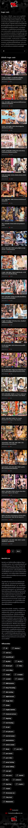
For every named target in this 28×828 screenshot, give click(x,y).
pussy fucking (10, 762)
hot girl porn (9, 731)
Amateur (17, 648)
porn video (9, 758)
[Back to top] (25, 825)
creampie (20, 674)
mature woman (10, 745)
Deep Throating (10, 688)
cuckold (8, 679)
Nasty (7, 749)
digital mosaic (10, 696)
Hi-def (8, 727)
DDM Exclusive (10, 683)
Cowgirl (8, 674)
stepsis (8, 788)
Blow (20, 666)
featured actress (11, 714)
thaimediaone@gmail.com (15, 813)
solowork (18, 780)
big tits (20, 661)
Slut (7, 780)
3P (6, 648)
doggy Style (9, 701)
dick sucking (9, 692)
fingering (8, 718)
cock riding (9, 670)
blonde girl (9, 666)
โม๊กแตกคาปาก (9, 802)
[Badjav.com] (14, 4)
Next (18, 551)
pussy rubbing (10, 766)
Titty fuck (9, 797)
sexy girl (8, 771)
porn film (19, 749)
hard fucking (9, 723)
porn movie (9, 753)
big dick (8, 661)
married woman (10, 736)
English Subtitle (10, 709)
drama (7, 705)
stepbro (21, 784)
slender (21, 775)
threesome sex (10, 793)
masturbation (10, 740)
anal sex (8, 653)
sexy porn (9, 775)
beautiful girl (9, 657)
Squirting (8, 784)
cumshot (20, 679)
